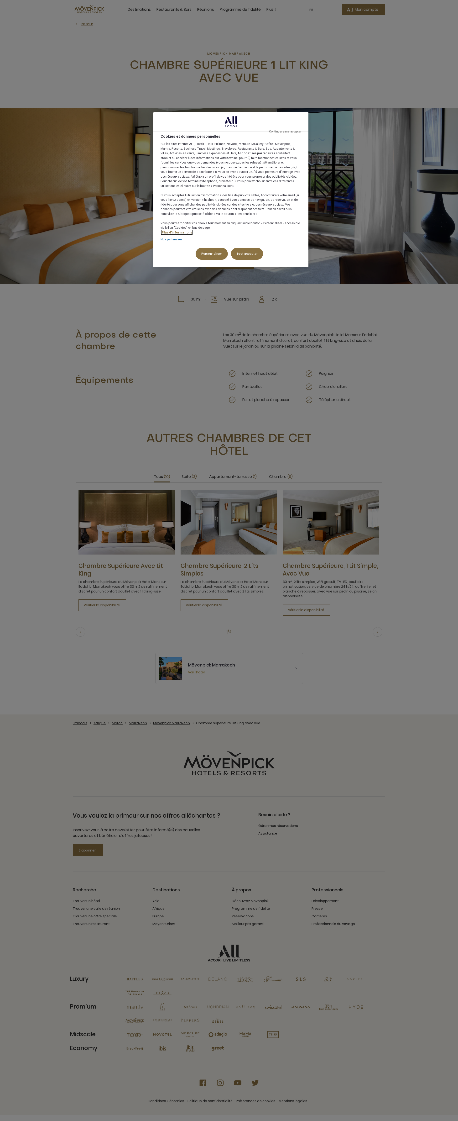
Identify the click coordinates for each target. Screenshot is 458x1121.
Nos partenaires (171, 239)
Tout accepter (247, 253)
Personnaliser (211, 253)
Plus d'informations (177, 232)
